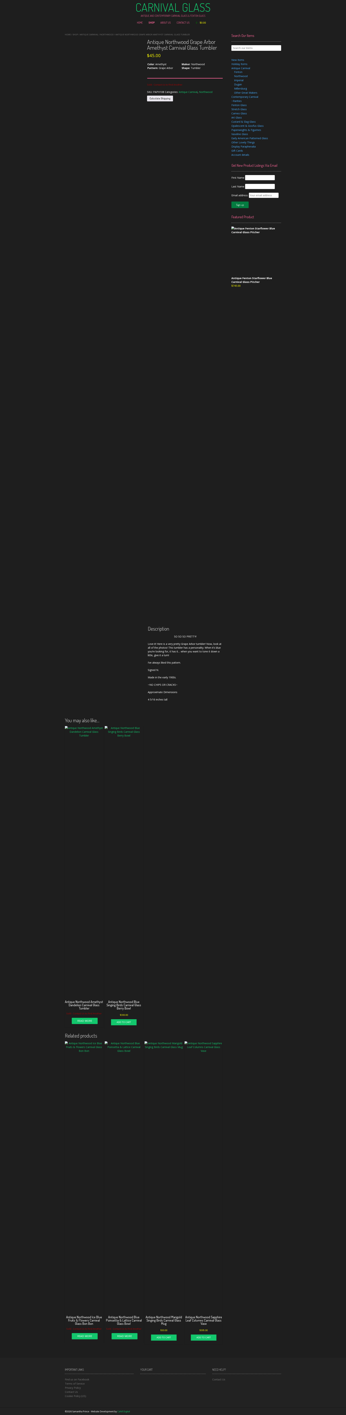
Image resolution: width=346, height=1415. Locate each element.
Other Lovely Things (243, 142)
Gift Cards (237, 150)
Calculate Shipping (160, 98)
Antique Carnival (89, 34)
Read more (84, 1020)
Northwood (107, 34)
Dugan (238, 84)
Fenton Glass (239, 105)
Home (140, 22)
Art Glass (236, 117)
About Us (165, 22)
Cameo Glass (239, 113)
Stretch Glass (239, 109)
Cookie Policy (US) (75, 1396)
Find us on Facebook (77, 1379)
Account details (240, 154)
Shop (151, 22)
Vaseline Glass (239, 134)
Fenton (238, 72)
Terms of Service (75, 1383)
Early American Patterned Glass (249, 138)
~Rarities (236, 101)
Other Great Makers (245, 92)
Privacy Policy (73, 1387)
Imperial (238, 80)
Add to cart (124, 1022)
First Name (237, 177)
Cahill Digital (123, 1411)
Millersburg (240, 88)
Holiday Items (239, 64)
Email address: (240, 195)
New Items (237, 60)
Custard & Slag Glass (243, 121)
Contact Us (183, 22)
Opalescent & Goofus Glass (247, 125)
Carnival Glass (173, 7)
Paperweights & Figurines (246, 130)
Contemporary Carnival (244, 96)
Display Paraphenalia (243, 146)
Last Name (237, 186)
